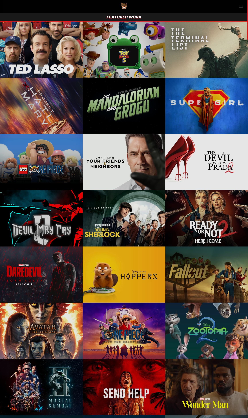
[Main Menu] (241, 7)
